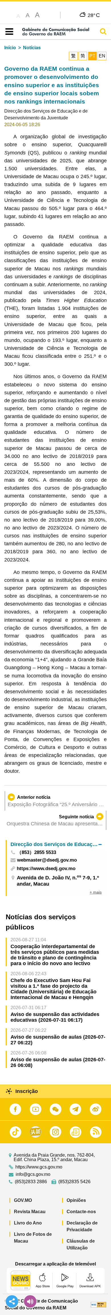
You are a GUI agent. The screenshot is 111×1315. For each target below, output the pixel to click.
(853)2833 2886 (31, 1182)
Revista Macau (30, 1211)
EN (102, 55)
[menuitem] (56, 844)
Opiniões (76, 1200)
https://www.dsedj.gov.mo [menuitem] (46, 868)
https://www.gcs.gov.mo (38, 1167)
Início (10, 47)
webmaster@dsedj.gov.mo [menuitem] (47, 860)
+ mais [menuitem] (96, 892)
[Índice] (8, 31)
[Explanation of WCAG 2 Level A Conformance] (98, 1304)
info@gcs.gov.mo (33, 1174)
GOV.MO (23, 1200)
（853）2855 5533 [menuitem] (36, 852)
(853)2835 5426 (74, 1182)
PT (92, 55)
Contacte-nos (81, 1211)
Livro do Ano (28, 1223)
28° (94, 15)
